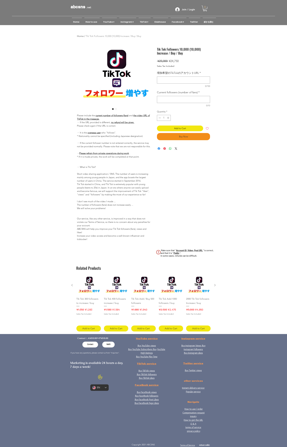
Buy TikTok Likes (147, 378)
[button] (205, 8)
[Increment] (168, 118)
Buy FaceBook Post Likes (147, 399)
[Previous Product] (72, 285)
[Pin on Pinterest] (164, 148)
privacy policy (193, 431)
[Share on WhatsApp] (170, 148)
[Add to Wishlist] (207, 128)
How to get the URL (193, 420)
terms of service (193, 427)
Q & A (193, 423)
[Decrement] (159, 118)
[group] (143, 304)
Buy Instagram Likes (193, 353)
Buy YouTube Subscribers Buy (142, 349)
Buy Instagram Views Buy (193, 345)
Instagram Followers (193, 349)
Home (80, 36)
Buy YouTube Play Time (146, 356)
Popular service (193, 391)
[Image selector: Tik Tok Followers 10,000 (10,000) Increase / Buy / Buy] (112, 108)
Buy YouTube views (147, 345)
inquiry (193, 416)
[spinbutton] (163, 118)
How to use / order (193, 409)
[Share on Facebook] (159, 148)
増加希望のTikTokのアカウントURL (179, 73)
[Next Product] (215, 285)
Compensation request (194, 412)
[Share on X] (176, 148)
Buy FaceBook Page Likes (147, 403)
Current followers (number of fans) (178, 92)
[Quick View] (88, 285)
